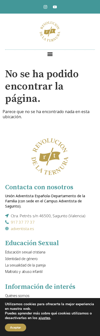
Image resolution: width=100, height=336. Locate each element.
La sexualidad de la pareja (25, 265)
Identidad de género (21, 258)
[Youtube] (55, 7)
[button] (50, 54)
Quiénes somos (17, 296)
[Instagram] (45, 7)
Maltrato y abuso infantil (24, 271)
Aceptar (15, 327)
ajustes (44, 318)
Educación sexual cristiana (25, 252)
